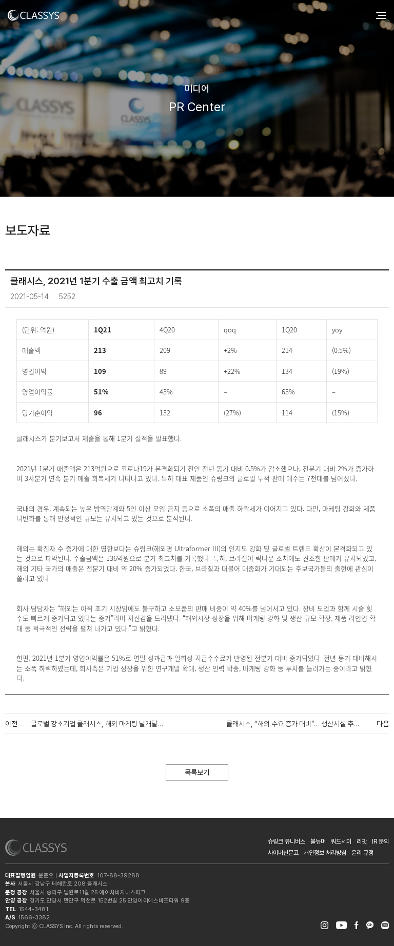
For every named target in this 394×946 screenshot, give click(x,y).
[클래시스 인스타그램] (324, 924)
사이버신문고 (283, 853)
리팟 (362, 841)
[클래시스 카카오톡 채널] (369, 924)
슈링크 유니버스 (286, 841)
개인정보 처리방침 (325, 853)
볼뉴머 (318, 841)
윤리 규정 (362, 853)
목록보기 (197, 772)
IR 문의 (380, 841)
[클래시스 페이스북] (356, 924)
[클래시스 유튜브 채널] (341, 924)
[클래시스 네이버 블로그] (385, 924)
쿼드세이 (341, 841)
